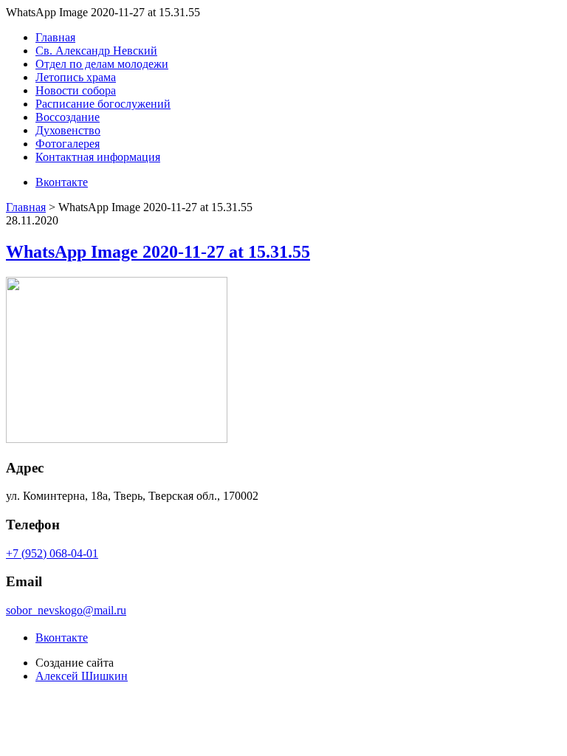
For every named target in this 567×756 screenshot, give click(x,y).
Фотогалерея (67, 143)
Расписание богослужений (103, 103)
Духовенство (67, 130)
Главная (55, 37)
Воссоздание (67, 117)
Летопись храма (75, 77)
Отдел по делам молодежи (101, 64)
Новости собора (75, 90)
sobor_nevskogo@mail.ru (66, 610)
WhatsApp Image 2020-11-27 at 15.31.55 (158, 251)
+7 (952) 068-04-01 (52, 553)
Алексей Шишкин (81, 676)
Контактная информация (97, 157)
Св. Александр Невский (96, 50)
